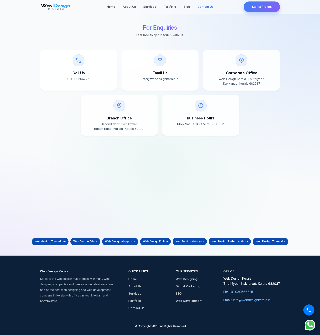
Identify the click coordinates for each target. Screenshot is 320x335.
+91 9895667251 (79, 79)
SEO (179, 293)
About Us (129, 7)
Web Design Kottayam (190, 241)
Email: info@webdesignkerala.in (247, 300)
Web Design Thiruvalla (270, 241)
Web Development (189, 301)
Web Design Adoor (85, 241)
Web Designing (187, 279)
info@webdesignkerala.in (160, 79)
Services (149, 7)
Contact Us (205, 7)
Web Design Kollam (155, 241)
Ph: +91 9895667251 (238, 292)
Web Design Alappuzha (120, 241)
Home (111, 7)
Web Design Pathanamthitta (230, 241)
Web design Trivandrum (50, 241)
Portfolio (170, 7)
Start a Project (262, 7)
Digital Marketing (188, 286)
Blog (187, 7)
